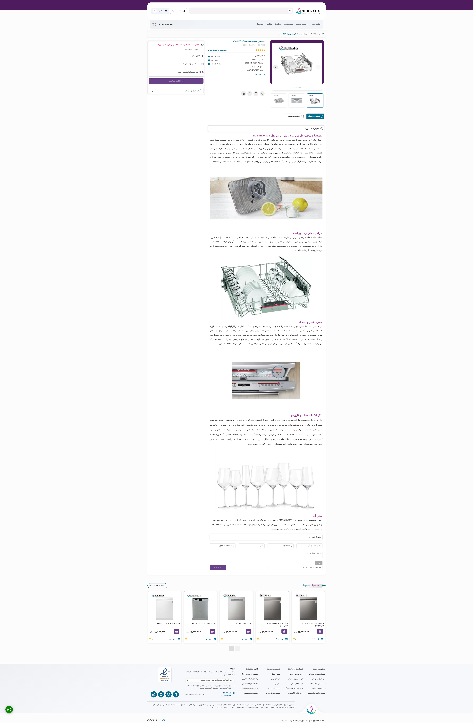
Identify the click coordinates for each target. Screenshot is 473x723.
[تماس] (9, 709)
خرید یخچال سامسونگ (318, 683)
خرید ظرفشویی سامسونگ (294, 688)
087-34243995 (216, 64)
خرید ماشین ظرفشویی (273, 693)
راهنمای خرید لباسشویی (250, 683)
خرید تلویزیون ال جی (319, 679)
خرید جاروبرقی (275, 674)
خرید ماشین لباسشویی (295, 693)
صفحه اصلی (316, 24)
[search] (290, 11)
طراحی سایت (162, 720)
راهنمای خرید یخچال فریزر (249, 688)
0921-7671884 (215, 60)
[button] (297, 66)
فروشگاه (315, 34)
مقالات (269, 24)
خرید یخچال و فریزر (274, 688)
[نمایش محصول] (318, 639)
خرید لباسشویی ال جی (318, 688)
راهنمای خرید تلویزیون (250, 693)
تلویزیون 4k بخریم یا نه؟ (250, 674)
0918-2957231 (215, 56)
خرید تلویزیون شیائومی (295, 679)
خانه (322, 34)
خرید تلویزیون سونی (296, 674)
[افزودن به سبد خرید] (320, 631)
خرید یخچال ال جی (297, 683)
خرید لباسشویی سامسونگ (317, 693)
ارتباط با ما (260, 24)
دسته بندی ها (301, 24)
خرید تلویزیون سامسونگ (317, 674)
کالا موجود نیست (174, 81)
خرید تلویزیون (275, 679)
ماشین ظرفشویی (304, 34)
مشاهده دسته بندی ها (157, 585)
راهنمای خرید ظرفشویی (250, 679)
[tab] (315, 116)
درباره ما (278, 24)
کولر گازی (277, 683)
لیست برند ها (288, 24)
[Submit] (188, 680)
